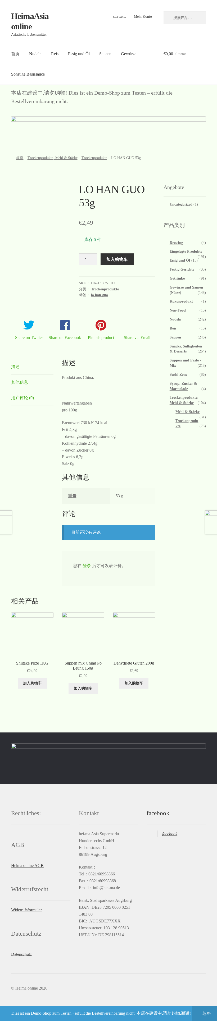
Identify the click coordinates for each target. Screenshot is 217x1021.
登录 (87, 565)
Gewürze (128, 54)
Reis (54, 54)
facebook (158, 813)
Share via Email (137, 337)
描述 (15, 366)
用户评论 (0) (22, 398)
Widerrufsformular (26, 910)
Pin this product (101, 337)
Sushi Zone (178, 375)
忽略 (206, 1013)
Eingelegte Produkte (186, 251)
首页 (15, 54)
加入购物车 (117, 259)
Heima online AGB (27, 865)
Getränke (177, 278)
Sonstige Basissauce (28, 74)
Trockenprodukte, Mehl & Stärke (53, 158)
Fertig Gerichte (182, 269)
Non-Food (178, 310)
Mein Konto (143, 16)
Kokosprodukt (181, 301)
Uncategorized (181, 204)
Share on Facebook (65, 337)
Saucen (105, 54)
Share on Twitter (29, 337)
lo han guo (99, 295)
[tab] (32, 367)
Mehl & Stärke (187, 412)
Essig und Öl (79, 54)
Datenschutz (21, 954)
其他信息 (19, 382)
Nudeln (35, 54)
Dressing (176, 243)
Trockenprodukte (94, 158)
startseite (119, 16)
